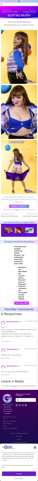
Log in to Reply (5, 341)
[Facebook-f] (20, 405)
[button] (35, 448)
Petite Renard (23, 22)
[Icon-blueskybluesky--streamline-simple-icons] (26, 405)
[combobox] (19, 4)
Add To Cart (22, 303)
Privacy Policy (19, 478)
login (17, 210)
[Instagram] (23, 405)
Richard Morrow (12, 322)
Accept (19, 474)
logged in (15, 386)
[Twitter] (17, 405)
